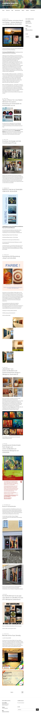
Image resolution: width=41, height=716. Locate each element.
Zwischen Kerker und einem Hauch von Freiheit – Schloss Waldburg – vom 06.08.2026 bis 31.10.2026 (12, 22)
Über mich (8, 10)
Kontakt (27, 10)
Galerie (23, 10)
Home (3, 10)
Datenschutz (33, 10)
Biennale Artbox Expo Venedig (11, 635)
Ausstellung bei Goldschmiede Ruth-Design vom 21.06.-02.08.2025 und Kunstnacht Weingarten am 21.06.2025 (11, 448)
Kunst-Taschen (17, 10)
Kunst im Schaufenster (9, 506)
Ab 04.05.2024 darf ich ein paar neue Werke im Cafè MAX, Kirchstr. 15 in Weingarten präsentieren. (12, 597)
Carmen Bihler (10, 3)
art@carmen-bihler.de (29, 29)
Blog (12, 10)
